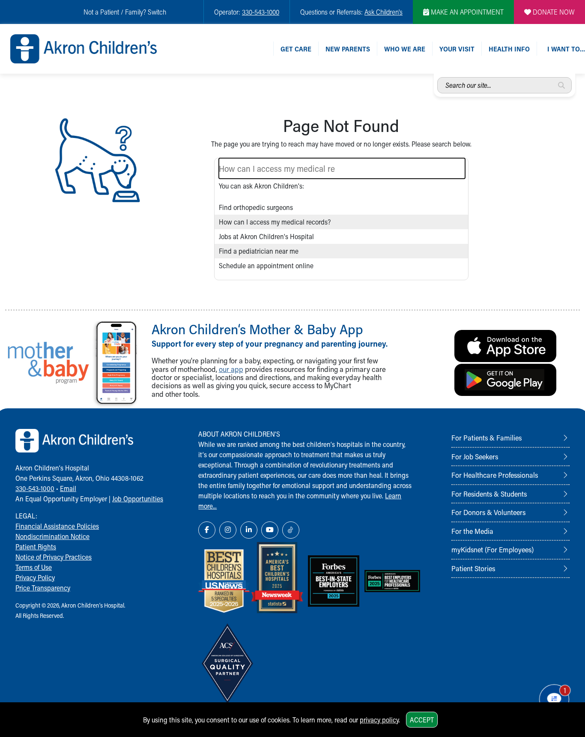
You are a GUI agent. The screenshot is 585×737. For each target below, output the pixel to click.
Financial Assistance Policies (57, 525)
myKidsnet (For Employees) (492, 549)
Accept (422, 719)
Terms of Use (33, 567)
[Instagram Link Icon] (227, 530)
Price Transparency (42, 587)
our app (231, 369)
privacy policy (379, 719)
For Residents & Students (489, 493)
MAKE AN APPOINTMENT (466, 11)
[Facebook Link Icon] (206, 530)
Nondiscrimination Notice (52, 536)
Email (68, 488)
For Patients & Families (486, 437)
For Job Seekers (474, 456)
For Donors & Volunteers (488, 512)
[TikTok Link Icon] (290, 530)
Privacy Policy (35, 577)
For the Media (472, 531)
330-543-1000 (260, 11)
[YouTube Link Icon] (269, 530)
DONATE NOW (553, 11)
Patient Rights (35, 546)
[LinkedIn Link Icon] (248, 530)
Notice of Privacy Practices (53, 556)
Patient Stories (473, 568)
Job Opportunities (137, 498)
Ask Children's (383, 11)
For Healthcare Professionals (494, 474)
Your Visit (457, 48)
